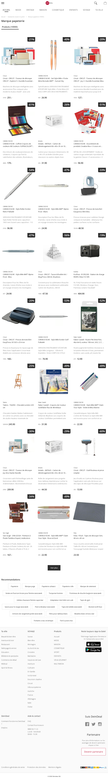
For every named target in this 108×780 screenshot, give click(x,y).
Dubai (30, 707)
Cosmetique (58, 10)
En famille (31, 671)
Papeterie (14, 586)
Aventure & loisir (7, 640)
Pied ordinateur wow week (45, 607)
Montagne (32, 644)
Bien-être (31, 640)
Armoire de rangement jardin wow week (27, 614)
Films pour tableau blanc (58, 614)
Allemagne (32, 699)
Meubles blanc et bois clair (84, 614)
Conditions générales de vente (13, 767)
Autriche (31, 691)
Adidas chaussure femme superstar (30, 600)
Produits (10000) (10, 26)
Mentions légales (54, 767)
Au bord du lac (33, 648)
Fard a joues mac (66, 621)
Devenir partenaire (93, 751)
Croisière (31, 652)
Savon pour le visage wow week (16, 607)
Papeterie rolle (67, 586)
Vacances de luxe (34, 660)
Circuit (30, 683)
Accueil (6, 10)
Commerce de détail (9, 660)
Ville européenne (34, 687)
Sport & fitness (7, 668)
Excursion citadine (35, 679)
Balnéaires (32, 656)
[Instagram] (100, 724)
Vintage (30, 10)
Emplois (4, 728)
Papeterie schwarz (49, 586)
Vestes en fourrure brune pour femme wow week (24, 593)
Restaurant (5, 644)
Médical (4, 664)
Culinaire (31, 668)
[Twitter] (93, 724)
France (30, 695)
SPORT (56, 652)
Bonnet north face (95, 607)
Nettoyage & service (8, 648)
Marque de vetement (88, 586)
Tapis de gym (85, 600)
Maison (43, 10)
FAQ (29, 721)
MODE (56, 640)
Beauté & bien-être (8, 636)
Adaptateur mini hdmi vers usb (61, 600)
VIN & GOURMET (60, 660)
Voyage (86, 10)
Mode (18, 10)
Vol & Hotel (32, 675)
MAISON (57, 644)
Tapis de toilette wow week (72, 607)
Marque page (30, 586)
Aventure (31, 664)
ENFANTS (57, 656)
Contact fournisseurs (36, 725)
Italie (29, 703)
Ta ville (99, 10)
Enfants (73, 10)
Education (5, 652)
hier (97, 745)
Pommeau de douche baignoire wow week (85, 593)
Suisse (30, 636)
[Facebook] (87, 724)
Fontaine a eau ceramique (43, 621)
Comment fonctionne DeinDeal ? (13, 722)
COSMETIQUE (59, 648)
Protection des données (36, 767)
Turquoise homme (56, 593)
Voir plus (54, 568)
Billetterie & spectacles (9, 656)
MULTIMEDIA (59, 664)
